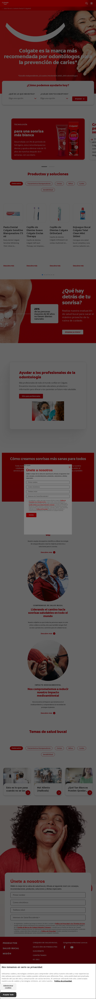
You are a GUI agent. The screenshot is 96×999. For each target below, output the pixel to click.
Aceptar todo (8, 995)
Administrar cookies (8, 987)
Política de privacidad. (63, 981)
